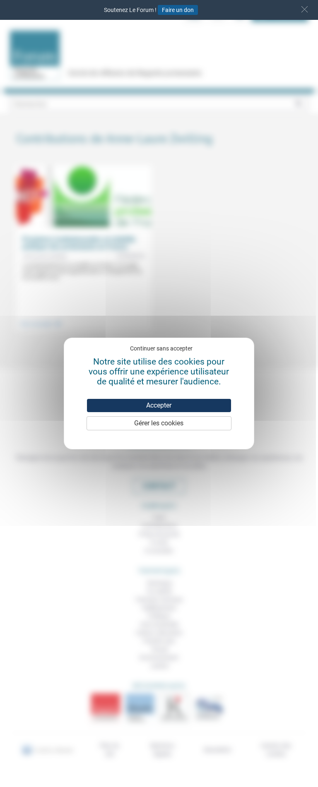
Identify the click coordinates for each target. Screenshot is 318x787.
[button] (304, 9)
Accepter (158, 405)
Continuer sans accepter (161, 348)
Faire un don (178, 10)
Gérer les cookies (158, 423)
